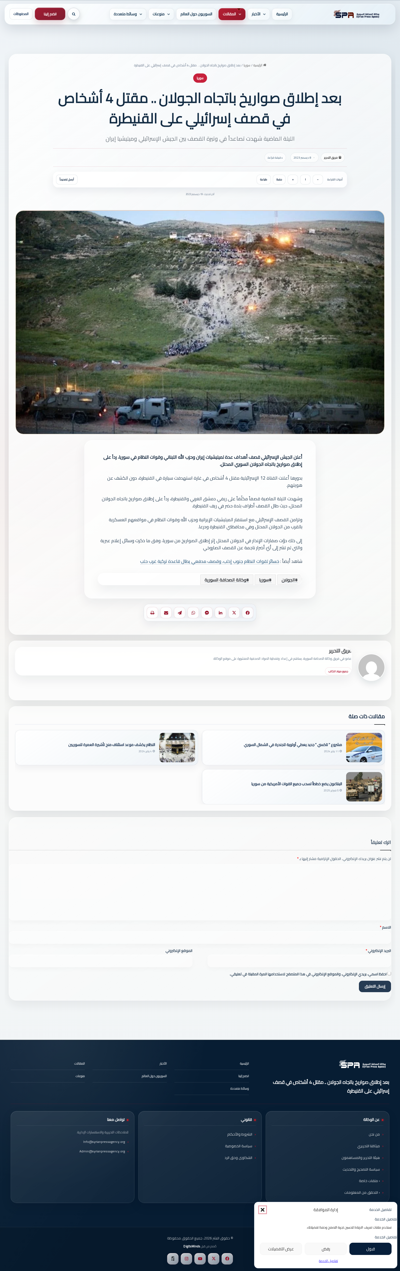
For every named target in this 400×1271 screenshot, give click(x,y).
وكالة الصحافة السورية (225, 580)
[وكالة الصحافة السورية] (355, 14)
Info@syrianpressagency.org (104, 1142)
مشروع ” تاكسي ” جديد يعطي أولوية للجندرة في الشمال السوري (293, 745)
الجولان (288, 580)
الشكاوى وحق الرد (238, 1157)
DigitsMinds (191, 1246)
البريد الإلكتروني (378, 950)
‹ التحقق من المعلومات (362, 1192)
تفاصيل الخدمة (328, 1261)
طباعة (263, 179)
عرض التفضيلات (281, 1249)
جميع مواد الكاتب (338, 671)
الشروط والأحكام (239, 1134)
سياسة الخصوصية (238, 1146)
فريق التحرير (331, 157)
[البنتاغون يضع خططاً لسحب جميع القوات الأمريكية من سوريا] (364, 786)
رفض (326, 1249)
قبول (370, 1249)
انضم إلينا (50, 14)
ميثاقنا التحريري (368, 1146)
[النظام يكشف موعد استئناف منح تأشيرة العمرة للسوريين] (177, 747)
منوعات (159, 13)
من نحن (374, 1134)
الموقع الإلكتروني (178, 950)
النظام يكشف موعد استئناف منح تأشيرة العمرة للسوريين (111, 745)
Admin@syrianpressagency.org (102, 1151)
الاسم (385, 927)
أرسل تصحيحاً (67, 179)
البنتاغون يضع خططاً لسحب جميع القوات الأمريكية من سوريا (296, 784)
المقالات (229, 13)
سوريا (247, 65)
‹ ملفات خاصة (369, 1180)
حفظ (279, 179)
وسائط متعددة (125, 13)
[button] (262, 1210)
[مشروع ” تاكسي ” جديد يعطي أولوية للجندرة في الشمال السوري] (364, 747)
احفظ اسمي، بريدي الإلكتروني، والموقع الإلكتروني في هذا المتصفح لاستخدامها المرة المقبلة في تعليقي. (308, 974)
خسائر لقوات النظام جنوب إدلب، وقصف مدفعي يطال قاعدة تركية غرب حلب (209, 561)
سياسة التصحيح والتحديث (361, 1169)
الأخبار (256, 13)
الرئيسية (282, 13)
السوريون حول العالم (196, 13)
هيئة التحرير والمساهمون (360, 1157)
